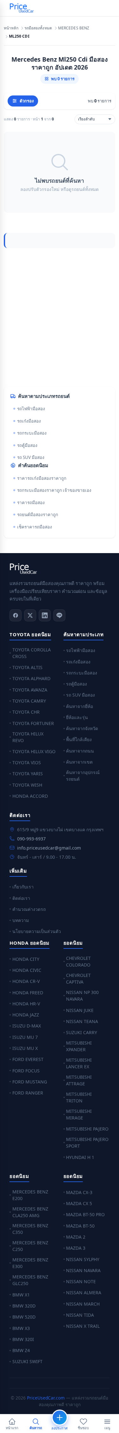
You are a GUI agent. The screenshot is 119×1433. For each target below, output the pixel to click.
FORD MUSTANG (29, 1082)
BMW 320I (23, 1339)
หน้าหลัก (11, 28)
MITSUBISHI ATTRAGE (79, 1080)
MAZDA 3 (75, 1248)
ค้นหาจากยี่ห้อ (79, 706)
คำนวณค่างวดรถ (29, 909)
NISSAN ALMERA (83, 1293)
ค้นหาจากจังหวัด (82, 728)
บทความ (20, 920)
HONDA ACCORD (30, 796)
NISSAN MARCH (83, 1304)
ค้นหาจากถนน (80, 751)
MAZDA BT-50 (80, 1226)
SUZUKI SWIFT (27, 1361)
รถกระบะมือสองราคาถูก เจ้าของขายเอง (54, 490)
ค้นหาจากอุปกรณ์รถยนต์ (83, 775)
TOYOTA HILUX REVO (27, 737)
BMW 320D (24, 1306)
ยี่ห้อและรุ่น (77, 717)
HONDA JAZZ (25, 1015)
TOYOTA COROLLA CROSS (31, 653)
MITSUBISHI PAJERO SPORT (87, 1142)
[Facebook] (16, 615)
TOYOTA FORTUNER (33, 723)
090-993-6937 (31, 839)
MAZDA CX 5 (79, 1203)
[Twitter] (30, 615)
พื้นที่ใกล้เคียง (79, 739)
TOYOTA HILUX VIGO (34, 751)
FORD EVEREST (27, 1059)
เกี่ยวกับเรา (23, 887)
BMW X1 (21, 1295)
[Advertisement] (59, 317)
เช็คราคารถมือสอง (34, 527)
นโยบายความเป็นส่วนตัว (36, 931)
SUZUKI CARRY (81, 1032)
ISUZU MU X (25, 1048)
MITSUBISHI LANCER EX (79, 1063)
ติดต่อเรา (21, 898)
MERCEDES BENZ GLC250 (30, 1280)
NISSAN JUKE (80, 1010)
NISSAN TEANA (82, 1021)
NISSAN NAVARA (83, 1270)
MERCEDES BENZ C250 (30, 1246)
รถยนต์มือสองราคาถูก (37, 514)
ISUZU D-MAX (26, 1026)
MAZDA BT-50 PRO (85, 1214)
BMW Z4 (21, 1350)
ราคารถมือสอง (31, 502)
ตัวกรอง (27, 101)
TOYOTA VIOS (26, 762)
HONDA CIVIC (26, 970)
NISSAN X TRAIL (83, 1326)
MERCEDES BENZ (73, 28)
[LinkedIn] (45, 615)
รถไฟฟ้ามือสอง (31, 409)
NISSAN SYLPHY (82, 1259)
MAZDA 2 (75, 1237)
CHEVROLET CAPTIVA (78, 978)
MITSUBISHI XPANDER (79, 1046)
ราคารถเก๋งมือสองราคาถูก (41, 478)
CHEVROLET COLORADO (78, 961)
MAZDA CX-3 (79, 1192)
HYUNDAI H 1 (80, 1157)
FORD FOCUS (26, 1071)
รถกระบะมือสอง (32, 433)
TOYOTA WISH (27, 785)
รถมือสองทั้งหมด (38, 28)
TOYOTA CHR (26, 712)
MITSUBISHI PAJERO (87, 1129)
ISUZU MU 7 (25, 1037)
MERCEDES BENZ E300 (30, 1263)
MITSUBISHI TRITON (79, 1097)
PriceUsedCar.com (46, 1398)
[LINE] (59, 615)
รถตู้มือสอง (27, 445)
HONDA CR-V (26, 981)
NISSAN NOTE (81, 1281)
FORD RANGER (27, 1093)
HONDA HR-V (26, 1004)
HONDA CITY (25, 959)
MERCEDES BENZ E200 (30, 1195)
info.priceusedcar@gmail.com (49, 848)
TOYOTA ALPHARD (31, 678)
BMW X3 (21, 1328)
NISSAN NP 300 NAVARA (82, 995)
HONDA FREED (27, 993)
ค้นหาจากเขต (79, 762)
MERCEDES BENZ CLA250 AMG (30, 1212)
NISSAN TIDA (80, 1315)
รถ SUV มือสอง (30, 457)
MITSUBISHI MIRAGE (79, 1114)
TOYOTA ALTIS (27, 667)
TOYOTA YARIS (27, 774)
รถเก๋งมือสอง (29, 421)
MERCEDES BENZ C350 (30, 1229)
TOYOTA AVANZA (29, 690)
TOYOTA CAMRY (29, 701)
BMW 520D (24, 1317)
